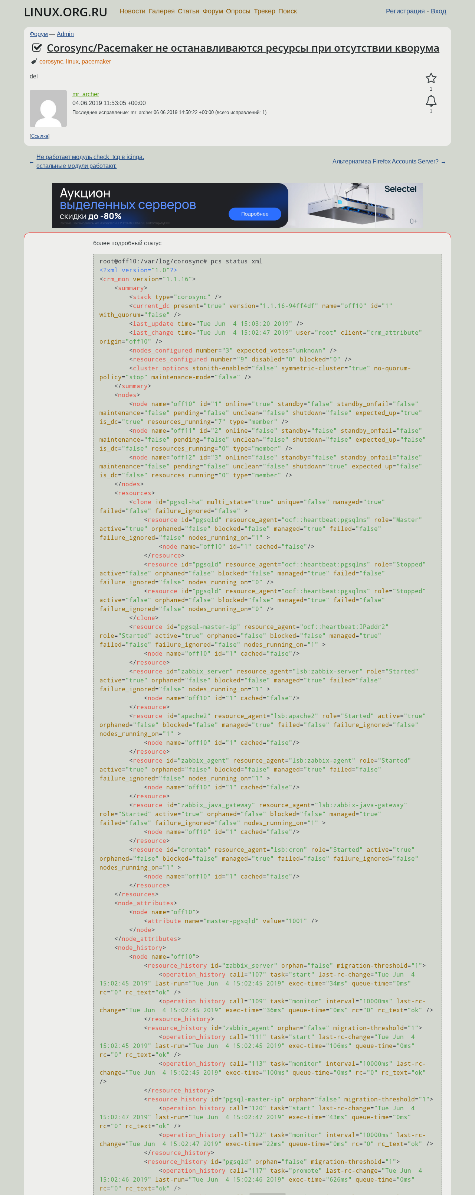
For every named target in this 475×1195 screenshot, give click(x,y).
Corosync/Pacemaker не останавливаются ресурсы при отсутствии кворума (243, 47)
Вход (438, 11)
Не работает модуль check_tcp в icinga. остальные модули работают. (90, 161)
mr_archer (85, 94)
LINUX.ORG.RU (66, 12)
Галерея (162, 11)
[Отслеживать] (431, 101)
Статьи (188, 11)
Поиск (287, 11)
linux (72, 61)
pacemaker (96, 61)
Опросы (238, 11)
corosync (51, 61)
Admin (65, 34)
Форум (213, 11)
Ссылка (39, 136)
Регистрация (405, 11)
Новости (132, 11)
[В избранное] (431, 78)
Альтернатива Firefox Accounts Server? (385, 161)
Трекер (264, 11)
